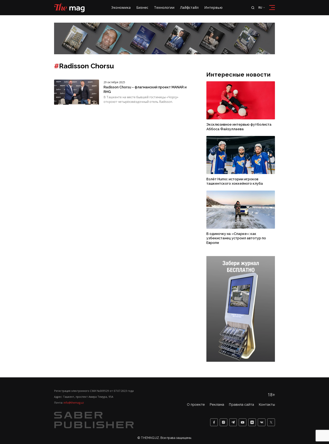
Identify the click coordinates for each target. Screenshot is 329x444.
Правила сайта (241, 404)
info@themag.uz (74, 402)
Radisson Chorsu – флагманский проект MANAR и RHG (145, 89)
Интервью (213, 7)
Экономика (121, 7)
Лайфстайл (189, 7)
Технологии (164, 7)
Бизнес (142, 7)
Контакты (267, 404)
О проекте (196, 404)
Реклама (217, 404)
